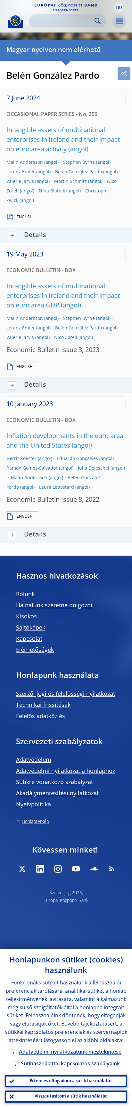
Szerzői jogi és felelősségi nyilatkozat (65, 694)
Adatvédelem (33, 760)
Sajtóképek (30, 628)
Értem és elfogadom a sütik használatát (71, 1081)
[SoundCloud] (94, 868)
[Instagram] (58, 868)
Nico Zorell (65, 337)
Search (97, 20)
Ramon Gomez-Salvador (32, 468)
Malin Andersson (24, 162)
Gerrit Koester (21, 459)
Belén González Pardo (78, 172)
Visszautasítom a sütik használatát (71, 1096)
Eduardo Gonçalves (77, 459)
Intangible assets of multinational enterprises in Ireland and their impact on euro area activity (63, 140)
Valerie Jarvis (20, 181)
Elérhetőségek (35, 650)
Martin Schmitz (70, 181)
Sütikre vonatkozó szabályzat (54, 782)
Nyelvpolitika (33, 805)
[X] (22, 868)
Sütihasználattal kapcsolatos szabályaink (70, 1064)
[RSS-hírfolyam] (112, 868)
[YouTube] (76, 868)
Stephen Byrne (79, 162)
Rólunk (25, 594)
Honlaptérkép (35, 821)
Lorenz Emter (20, 172)
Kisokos (26, 617)
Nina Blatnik (52, 191)
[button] (119, 7)
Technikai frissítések (43, 705)
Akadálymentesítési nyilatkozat (57, 793)
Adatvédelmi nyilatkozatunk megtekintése (70, 1052)
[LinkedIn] (40, 868)
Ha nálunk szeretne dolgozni (54, 606)
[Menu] (119, 21)
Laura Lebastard (56, 487)
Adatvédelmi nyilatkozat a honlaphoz (65, 771)
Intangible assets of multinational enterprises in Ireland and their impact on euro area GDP (63, 296)
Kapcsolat (29, 639)
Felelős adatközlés (40, 716)
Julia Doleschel (93, 468)
